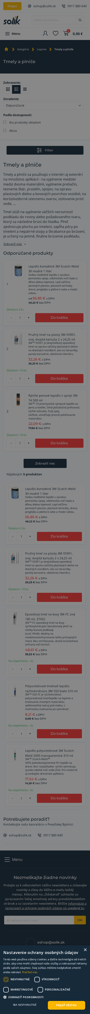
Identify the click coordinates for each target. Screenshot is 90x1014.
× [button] (85, 950)
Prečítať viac (30, 972)
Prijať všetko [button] (66, 1005)
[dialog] (45, 979)
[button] (45, 997)
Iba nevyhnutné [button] (25, 1005)
